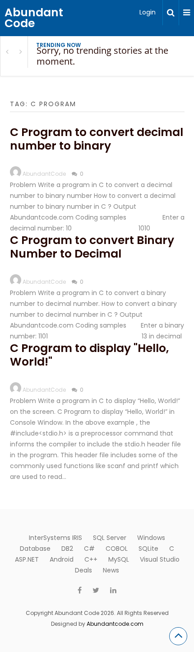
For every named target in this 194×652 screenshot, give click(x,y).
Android (62, 559)
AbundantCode (44, 174)
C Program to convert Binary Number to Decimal (92, 247)
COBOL (117, 548)
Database (35, 548)
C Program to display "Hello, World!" (89, 355)
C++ (90, 559)
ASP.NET (27, 559)
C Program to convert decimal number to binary (96, 139)
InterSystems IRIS (55, 538)
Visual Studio (160, 559)
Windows (151, 538)
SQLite (148, 548)
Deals (83, 570)
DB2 (67, 548)
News (111, 570)
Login (147, 12)
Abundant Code (34, 18)
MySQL (118, 559)
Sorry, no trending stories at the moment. (102, 55)
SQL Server (109, 538)
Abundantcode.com (115, 624)
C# (89, 548)
